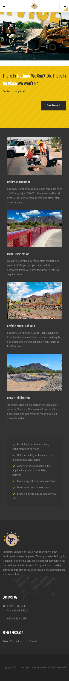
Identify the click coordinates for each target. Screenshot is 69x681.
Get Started (53, 105)
